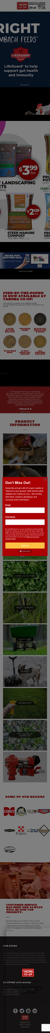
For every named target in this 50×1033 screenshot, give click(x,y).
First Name (10, 517)
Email (7, 505)
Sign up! (25, 545)
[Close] (45, 479)
